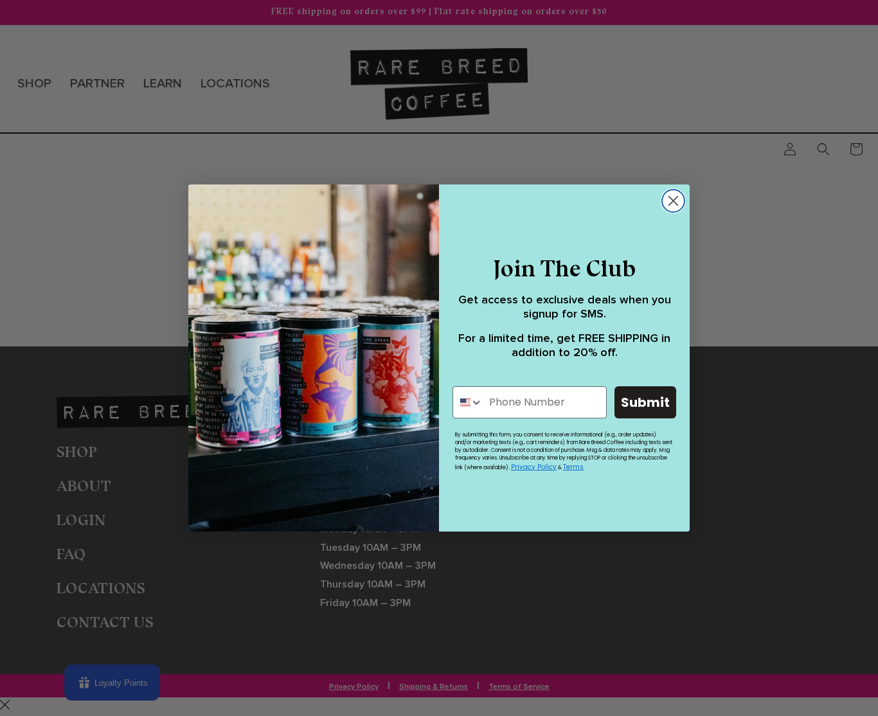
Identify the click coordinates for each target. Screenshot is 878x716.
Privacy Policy (534, 467)
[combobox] (468, 402)
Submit (645, 402)
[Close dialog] (673, 201)
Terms (573, 467)
